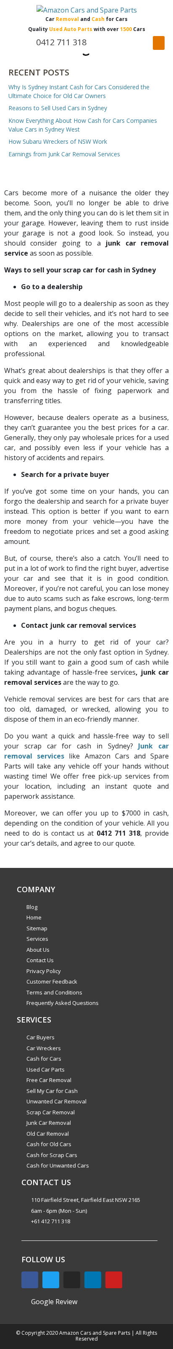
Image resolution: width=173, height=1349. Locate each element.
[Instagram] (71, 1279)
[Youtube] (113, 1279)
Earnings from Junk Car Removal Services (64, 154)
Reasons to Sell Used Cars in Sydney (57, 108)
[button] (159, 43)
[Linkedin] (92, 1279)
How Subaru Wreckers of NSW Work (57, 141)
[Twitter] (50, 1279)
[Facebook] (29, 1279)
